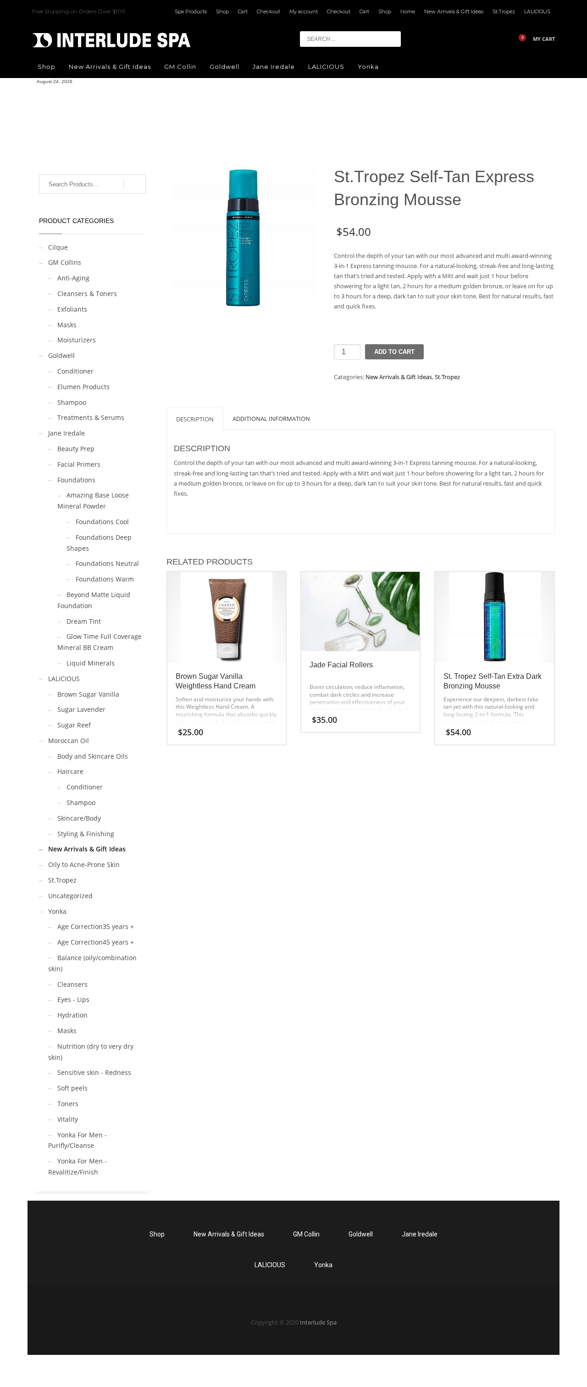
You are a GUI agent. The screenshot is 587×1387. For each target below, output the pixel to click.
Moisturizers (76, 340)
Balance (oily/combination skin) (92, 963)
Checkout (268, 11)
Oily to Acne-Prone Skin (84, 864)
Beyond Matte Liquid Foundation (93, 600)
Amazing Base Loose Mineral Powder (93, 500)
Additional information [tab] (271, 418)
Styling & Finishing (85, 833)
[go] (391, 38)
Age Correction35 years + (95, 926)
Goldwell (61, 355)
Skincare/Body (79, 818)
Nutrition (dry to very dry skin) (90, 1052)
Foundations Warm (105, 579)
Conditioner (75, 371)
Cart (243, 11)
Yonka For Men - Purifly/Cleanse (77, 1140)
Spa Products (191, 11)
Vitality (67, 1119)
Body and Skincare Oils (92, 756)
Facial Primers (78, 464)
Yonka (57, 911)
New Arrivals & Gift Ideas (453, 11)
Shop (222, 11)
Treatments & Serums (90, 417)
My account (303, 11)
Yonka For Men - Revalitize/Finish (77, 1166)
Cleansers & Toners (87, 293)
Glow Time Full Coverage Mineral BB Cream (99, 642)
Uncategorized (70, 895)
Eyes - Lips (73, 999)
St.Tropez (504, 11)
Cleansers (72, 984)
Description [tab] (195, 419)
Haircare (70, 771)
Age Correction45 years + (95, 942)
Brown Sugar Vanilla (88, 694)
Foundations (76, 479)
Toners (67, 1103)
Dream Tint (83, 621)
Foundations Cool (102, 521)
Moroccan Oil (68, 740)
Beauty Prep (75, 448)
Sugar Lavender (81, 709)
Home (407, 11)
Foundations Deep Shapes (99, 543)
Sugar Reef (74, 725)
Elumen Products (83, 386)
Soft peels (72, 1088)
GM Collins (64, 262)
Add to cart (394, 351)
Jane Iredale (66, 433)
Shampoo (71, 402)
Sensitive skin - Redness (94, 1072)
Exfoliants (72, 309)
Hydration (72, 1015)
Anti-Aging (73, 278)
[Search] (134, 184)
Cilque (58, 247)
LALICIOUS (537, 11)
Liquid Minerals (90, 663)
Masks (67, 324)
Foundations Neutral (107, 563)
